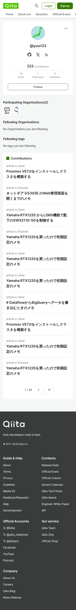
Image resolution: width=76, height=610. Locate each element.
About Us (9, 578)
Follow (38, 86)
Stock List (24, 14)
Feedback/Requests (16, 497)
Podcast (8, 560)
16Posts (21, 75)
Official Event (61, 14)
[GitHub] (29, 54)
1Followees (37, 75)
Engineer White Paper (55, 504)
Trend (9, 14)
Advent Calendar (52, 484)
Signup (65, 5)
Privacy (8, 478)
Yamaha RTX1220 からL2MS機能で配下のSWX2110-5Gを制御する (36, 217)
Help (6, 504)
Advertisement (12, 510)
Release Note (50, 465)
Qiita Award (49, 497)
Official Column (51, 478)
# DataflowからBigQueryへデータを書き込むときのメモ (37, 305)
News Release (12, 597)
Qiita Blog (9, 591)
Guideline (9, 484)
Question (42, 14)
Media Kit (9, 491)
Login (48, 5)
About (7, 465)
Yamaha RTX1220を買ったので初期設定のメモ (36, 239)
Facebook (9, 547)
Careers (8, 584)
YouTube (8, 554)
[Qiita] (11, 6)
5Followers (55, 75)
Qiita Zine (48, 534)
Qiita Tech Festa (52, 491)
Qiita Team (48, 528)
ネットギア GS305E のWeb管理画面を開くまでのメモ (37, 195)
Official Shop (50, 541)
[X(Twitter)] (38, 54)
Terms (7, 471)
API (44, 510)
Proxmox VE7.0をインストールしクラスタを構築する (36, 174)
